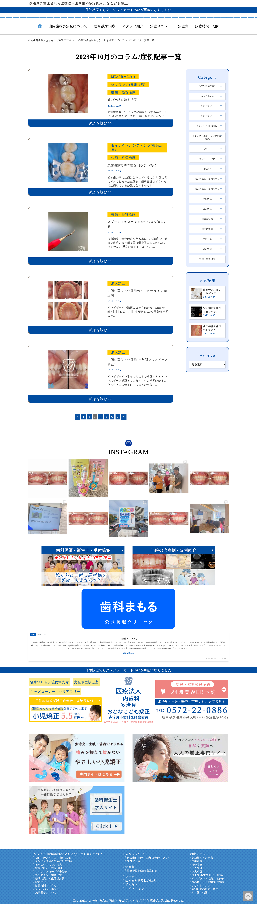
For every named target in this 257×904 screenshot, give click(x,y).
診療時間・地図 (207, 26)
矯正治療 (207, 249)
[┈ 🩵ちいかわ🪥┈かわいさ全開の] (88, 478)
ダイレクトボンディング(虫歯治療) (207, 137)
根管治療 (197, 864)
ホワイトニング (207, 159)
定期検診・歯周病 (202, 857)
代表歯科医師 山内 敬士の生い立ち (149, 857)
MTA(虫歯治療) (207, 86)
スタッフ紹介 (134, 854)
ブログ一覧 (133, 861)
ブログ (207, 149)
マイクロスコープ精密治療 (51, 871)
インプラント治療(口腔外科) (209, 878)
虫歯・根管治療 (207, 259)
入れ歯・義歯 (200, 892)
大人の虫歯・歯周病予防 (207, 179)
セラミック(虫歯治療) (207, 126)
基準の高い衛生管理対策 (50, 878)
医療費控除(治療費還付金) (142, 870)
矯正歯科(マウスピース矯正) (209, 875)
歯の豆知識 (207, 219)
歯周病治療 (207, 229)
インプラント (207, 106)
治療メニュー (199, 854)
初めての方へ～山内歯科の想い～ (55, 857)
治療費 (130, 867)
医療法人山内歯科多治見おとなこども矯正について (70, 854)
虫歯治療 (197, 861)
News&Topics (207, 96)
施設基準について (46, 892)
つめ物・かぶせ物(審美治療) (209, 882)
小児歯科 (197, 868)
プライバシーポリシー (48, 889)
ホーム (130, 876)
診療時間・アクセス (47, 885)
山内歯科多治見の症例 (140, 880)
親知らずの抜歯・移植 (205, 889)
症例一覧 (207, 239)
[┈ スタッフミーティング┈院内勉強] (47, 518)
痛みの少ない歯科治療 (48, 875)
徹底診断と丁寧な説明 (48, 868)
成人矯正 (207, 209)
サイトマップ (135, 888)
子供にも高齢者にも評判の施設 (54, 861)
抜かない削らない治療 (48, 864)
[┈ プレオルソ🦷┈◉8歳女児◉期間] (168, 518)
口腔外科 (207, 169)
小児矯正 (207, 199)
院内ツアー (42, 882)
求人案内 (131, 884)
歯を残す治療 (104, 26)
